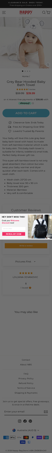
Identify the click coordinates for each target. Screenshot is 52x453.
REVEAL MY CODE (13, 234)
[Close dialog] (50, 215)
